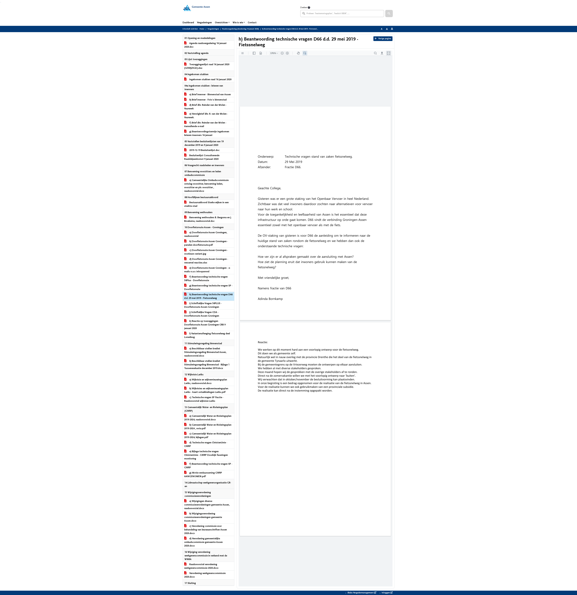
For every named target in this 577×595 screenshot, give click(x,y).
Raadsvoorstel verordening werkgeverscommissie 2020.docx (201, 566)
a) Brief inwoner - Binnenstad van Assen (210, 94)
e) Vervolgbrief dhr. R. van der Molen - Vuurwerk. (206, 115)
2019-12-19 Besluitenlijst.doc (204, 150)
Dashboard (188, 22)
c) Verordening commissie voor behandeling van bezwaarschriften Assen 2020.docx (205, 530)
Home (202, 29)
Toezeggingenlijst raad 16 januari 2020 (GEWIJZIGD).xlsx (206, 66)
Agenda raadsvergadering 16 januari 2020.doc (205, 45)
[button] (389, 13)
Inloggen (386, 593)
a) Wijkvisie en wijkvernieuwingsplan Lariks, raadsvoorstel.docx (205, 381)
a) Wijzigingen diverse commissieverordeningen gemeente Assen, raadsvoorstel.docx (207, 505)
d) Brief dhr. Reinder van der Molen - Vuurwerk (205, 107)
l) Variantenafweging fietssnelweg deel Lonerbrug (207, 335)
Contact (252, 22)
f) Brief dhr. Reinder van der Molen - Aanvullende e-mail (205, 124)
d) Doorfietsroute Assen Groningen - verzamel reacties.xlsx (206, 261)
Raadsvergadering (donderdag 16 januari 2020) (240, 29)
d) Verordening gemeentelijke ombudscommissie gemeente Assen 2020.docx (203, 542)
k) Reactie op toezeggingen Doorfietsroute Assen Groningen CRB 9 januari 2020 (205, 325)
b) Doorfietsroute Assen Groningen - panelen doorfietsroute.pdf (206, 243)
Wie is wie (238, 22)
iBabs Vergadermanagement (360, 593)
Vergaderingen (204, 22)
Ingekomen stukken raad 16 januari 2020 (210, 79)
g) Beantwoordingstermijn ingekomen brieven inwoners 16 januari (206, 133)
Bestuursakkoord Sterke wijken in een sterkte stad (206, 204)
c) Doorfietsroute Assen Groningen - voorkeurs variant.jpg (206, 252)
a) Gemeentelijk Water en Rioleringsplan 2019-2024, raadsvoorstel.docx (207, 418)
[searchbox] (342, 13)
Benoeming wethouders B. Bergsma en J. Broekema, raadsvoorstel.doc (208, 219)
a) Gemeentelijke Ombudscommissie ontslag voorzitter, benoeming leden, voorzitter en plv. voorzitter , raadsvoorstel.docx (206, 185)
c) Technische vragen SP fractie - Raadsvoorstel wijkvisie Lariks (203, 399)
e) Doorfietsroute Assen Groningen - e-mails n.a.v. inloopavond (207, 270)
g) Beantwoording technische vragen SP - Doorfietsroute (208, 287)
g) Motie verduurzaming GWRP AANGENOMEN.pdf (203, 474)
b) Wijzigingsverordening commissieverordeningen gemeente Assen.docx (203, 517)
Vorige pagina (384, 38)
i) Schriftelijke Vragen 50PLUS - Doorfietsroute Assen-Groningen (203, 305)
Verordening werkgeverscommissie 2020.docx (205, 575)
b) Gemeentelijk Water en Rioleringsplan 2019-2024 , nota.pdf (207, 426)
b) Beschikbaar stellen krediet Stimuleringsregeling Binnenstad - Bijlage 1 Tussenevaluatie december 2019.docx (206, 365)
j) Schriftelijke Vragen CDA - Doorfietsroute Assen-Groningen (201, 314)
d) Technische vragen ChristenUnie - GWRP (205, 444)
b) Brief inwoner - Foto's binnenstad (208, 99)
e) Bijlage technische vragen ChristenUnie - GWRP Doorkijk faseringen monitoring (206, 455)
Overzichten (221, 22)
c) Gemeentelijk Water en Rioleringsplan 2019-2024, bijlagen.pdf (207, 435)
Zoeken (303, 7)
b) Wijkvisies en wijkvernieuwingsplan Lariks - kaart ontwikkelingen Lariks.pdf (206, 390)
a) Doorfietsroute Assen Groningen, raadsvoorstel (205, 234)
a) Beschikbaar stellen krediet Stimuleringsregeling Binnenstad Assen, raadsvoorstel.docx (205, 352)
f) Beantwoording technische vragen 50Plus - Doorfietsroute (206, 278)
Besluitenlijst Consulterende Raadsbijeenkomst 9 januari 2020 (201, 157)
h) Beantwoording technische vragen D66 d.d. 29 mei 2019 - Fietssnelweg (208, 296)
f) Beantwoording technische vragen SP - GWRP (208, 466)
